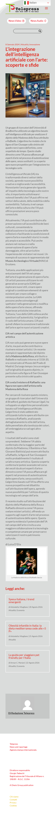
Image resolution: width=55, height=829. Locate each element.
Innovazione (34, 44)
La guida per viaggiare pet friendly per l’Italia (24, 656)
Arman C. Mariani (17, 663)
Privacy (13, 802)
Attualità (24, 44)
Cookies (13, 805)
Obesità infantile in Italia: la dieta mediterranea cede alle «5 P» (27, 628)
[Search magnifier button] (40, 31)
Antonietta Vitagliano (19, 607)
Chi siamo (14, 796)
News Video (15, 20)
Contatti (13, 799)
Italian (33, 2)
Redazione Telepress (22, 713)
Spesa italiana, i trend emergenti (21, 600)
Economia (21, 610)
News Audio (37, 20)
